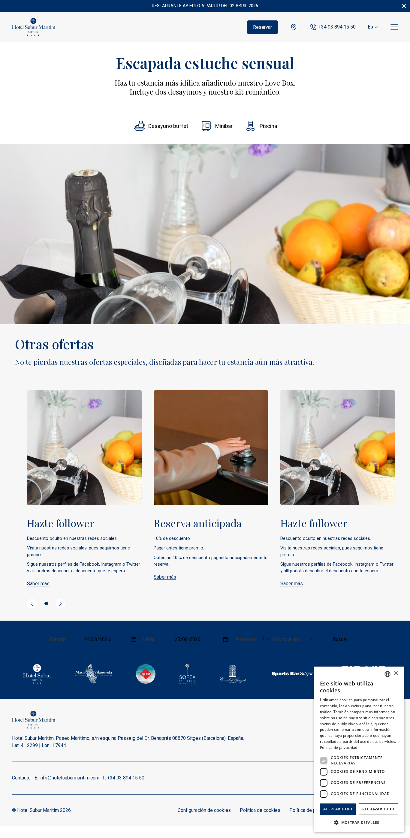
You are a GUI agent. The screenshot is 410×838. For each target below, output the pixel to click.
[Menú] (394, 27)
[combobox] (387, 674)
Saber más (38, 583)
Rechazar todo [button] (378, 809)
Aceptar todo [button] (338, 809)
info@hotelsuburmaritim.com (69, 778)
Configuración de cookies (204, 810)
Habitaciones (286, 639)
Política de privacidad (312, 810)
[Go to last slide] (32, 604)
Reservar (262, 27)
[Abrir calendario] (133, 639)
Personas (246, 639)
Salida (147, 639)
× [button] (395, 673)
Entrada (57, 639)
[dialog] (359, 749)
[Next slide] (60, 604)
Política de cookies (260, 810)
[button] (359, 822)
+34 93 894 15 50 (337, 27)
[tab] (46, 603)
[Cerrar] (404, 6)
